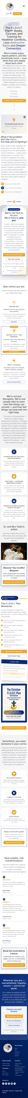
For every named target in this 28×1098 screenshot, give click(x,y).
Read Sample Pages (14, 656)
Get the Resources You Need (14, 728)
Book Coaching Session (14, 382)
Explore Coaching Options (14, 842)
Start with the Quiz (13, 1016)
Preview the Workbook (15, 651)
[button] (24, 6)
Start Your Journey (14, 259)
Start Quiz (14, 321)
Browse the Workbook (14, 1021)
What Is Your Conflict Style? (15, 100)
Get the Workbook (14, 352)
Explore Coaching (14, 1025)
